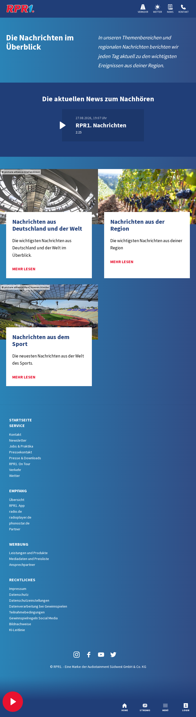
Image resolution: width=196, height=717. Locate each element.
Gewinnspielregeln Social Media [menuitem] (33, 618)
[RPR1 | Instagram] (77, 654)
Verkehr (143, 12)
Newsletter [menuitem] (18, 440)
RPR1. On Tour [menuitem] (19, 464)
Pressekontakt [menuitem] (20, 452)
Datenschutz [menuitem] (19, 594)
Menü (165, 710)
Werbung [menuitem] (18, 544)
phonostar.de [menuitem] (19, 523)
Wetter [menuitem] (14, 475)
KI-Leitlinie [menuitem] (17, 630)
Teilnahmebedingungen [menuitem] (27, 612)
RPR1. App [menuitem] (17, 505)
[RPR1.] (20, 8)
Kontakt (183, 12)
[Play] (13, 701)
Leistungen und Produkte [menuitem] (28, 553)
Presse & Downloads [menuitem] (25, 458)
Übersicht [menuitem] (16, 499)
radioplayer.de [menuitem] (20, 517)
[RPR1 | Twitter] (113, 654)
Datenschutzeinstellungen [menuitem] (29, 600)
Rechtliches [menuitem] (22, 579)
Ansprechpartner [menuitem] (22, 564)
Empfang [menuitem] (18, 490)
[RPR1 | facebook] (89, 654)
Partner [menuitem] (14, 529)
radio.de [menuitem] (15, 511)
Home (124, 710)
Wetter (157, 12)
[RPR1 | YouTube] (101, 654)
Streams (145, 710)
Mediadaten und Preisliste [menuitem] (29, 558)
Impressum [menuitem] (17, 588)
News (170, 12)
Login (185, 710)
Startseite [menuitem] (20, 419)
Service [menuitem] (17, 425)
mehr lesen (23, 268)
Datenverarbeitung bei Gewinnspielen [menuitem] (38, 606)
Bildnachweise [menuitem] (20, 624)
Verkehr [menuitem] (15, 469)
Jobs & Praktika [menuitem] (21, 446)
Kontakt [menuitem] (15, 434)
